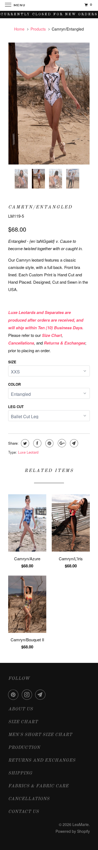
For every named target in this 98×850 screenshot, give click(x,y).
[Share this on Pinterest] (49, 443)
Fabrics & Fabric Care (38, 786)
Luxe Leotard (28, 452)
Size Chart (23, 722)
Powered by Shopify (73, 831)
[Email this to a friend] (73, 443)
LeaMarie (80, 824)
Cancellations (29, 799)
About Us (20, 709)
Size (12, 361)
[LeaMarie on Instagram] (28, 694)
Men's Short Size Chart (40, 735)
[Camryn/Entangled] (49, 103)
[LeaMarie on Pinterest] (14, 694)
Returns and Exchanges (41, 760)
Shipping (20, 773)
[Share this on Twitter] (24, 443)
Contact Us (23, 812)
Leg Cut (16, 406)
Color (14, 384)
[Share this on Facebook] (36, 443)
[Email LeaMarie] (41, 694)
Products (38, 29)
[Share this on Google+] (61, 443)
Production (24, 748)
